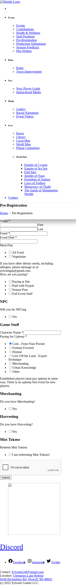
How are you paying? (14, 274)
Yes (14, 316)
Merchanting (20, 363)
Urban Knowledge (24, 367)
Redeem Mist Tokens (13, 447)
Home (4, 213)
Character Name (11, 332)
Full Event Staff (22, 293)
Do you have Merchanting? (17, 401)
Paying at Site (21, 281)
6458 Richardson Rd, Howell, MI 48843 (26, 579)
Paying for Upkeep (13, 336)
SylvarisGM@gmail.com (28, 572)
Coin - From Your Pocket (28, 343)
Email (5, 233)
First (40, 225)
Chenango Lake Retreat (28, 575)
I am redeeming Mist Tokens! (31, 454)
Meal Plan (6, 245)
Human (17, 352)
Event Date (8, 237)
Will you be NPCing (13, 309)
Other (16, 371)
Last (40, 229)
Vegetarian (19, 256)
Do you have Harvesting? (16, 424)
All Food (18, 252)
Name (5, 221)
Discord (11, 547)
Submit (6, 477)
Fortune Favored (23, 348)
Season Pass (20, 289)
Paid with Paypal (23, 285)
